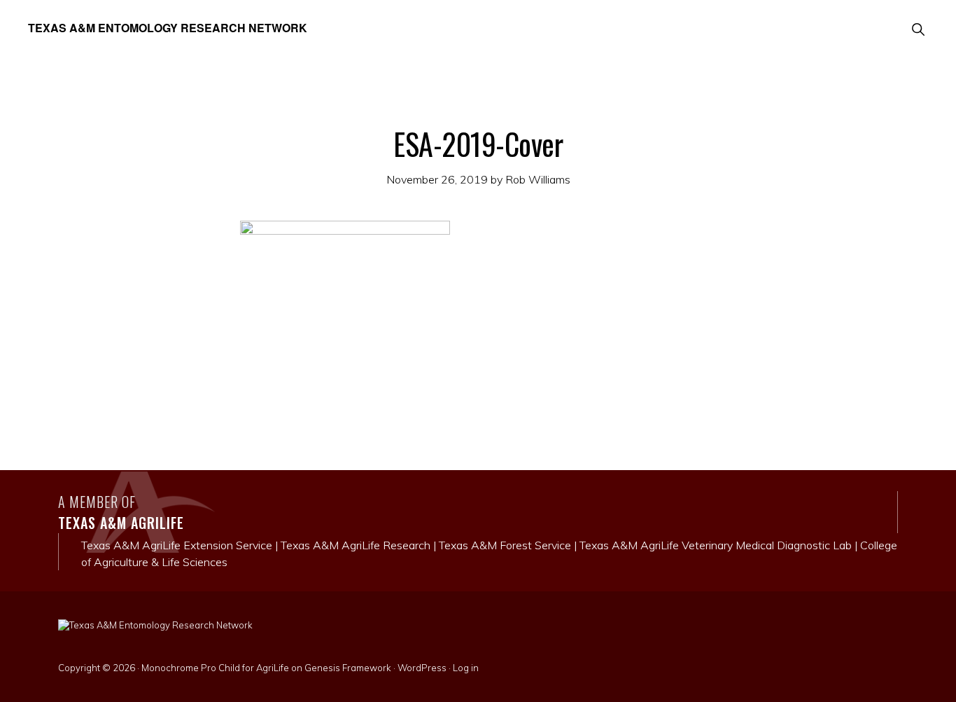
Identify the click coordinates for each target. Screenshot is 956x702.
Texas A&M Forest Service (505, 545)
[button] (918, 28)
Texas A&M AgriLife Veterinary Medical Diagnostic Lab (715, 545)
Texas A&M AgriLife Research (355, 545)
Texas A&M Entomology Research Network (167, 28)
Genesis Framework (347, 667)
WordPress (422, 667)
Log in (466, 667)
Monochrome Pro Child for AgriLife (215, 667)
